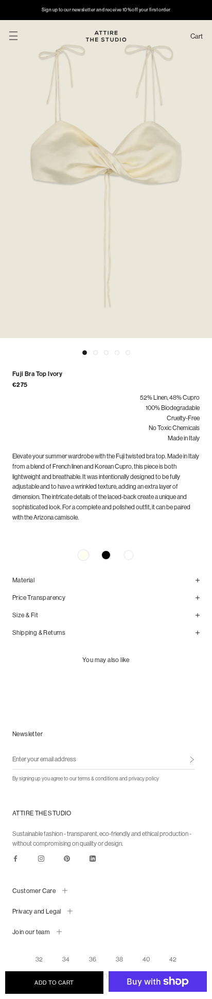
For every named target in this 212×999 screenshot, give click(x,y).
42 (172, 959)
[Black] (106, 555)
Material (23, 580)
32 (39, 959)
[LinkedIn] (93, 858)
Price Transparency (38, 597)
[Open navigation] (13, 36)
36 (92, 959)
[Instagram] (41, 858)
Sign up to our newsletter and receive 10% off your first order (106, 9)
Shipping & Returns (38, 632)
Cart (196, 36)
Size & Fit (25, 615)
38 (119, 959)
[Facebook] (15, 858)
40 (146, 959)
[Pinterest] (67, 858)
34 (65, 959)
